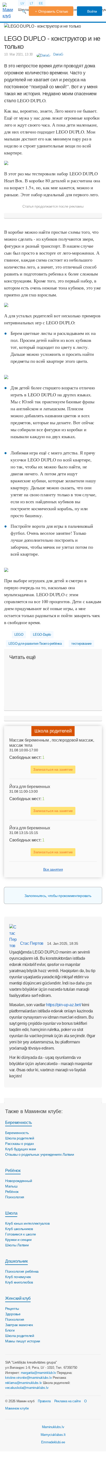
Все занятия (53, 869)
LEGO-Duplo (42, 634)
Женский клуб (18, 1298)
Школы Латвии (17, 1245)
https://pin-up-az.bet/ (63, 1005)
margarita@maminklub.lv (38, 1373)
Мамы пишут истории (22, 1341)
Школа (11, 1213)
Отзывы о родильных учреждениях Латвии (39, 1154)
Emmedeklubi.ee (53, 1442)
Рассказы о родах (19, 1144)
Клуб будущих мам (20, 1149)
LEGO (18, 634)
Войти (91, 11)
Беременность (18, 1122)
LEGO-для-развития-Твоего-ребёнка (35, 644)
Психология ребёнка (22, 1271)
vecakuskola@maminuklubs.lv (27, 1388)
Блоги (10, 1330)
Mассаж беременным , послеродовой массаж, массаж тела (51, 742)
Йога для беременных (29, 786)
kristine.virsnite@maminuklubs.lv (28, 1378)
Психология (14, 1197)
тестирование (81, 644)
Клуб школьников (19, 1229)
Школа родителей (53, 731)
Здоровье (13, 1314)
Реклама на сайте (67, 1401)
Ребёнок (13, 1170)
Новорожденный (18, 1181)
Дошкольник (16, 1261)
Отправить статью (53, 11)
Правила (44, 1401)
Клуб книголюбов (19, 1282)
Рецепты (12, 1308)
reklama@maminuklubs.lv (23, 1383)
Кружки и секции (18, 1240)
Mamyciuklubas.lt (53, 1435)
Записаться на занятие (53, 769)
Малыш (11, 1186)
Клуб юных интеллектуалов (27, 1223)
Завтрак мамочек (19, 1325)
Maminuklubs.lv (53, 1427)
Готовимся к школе (20, 1234)
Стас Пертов (31, 943)
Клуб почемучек (18, 1277)
